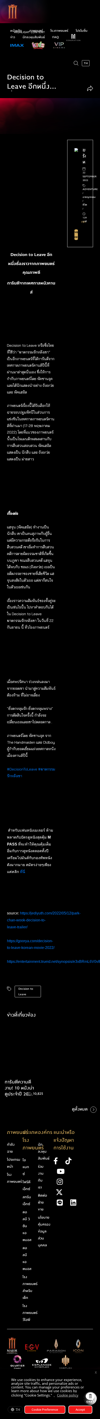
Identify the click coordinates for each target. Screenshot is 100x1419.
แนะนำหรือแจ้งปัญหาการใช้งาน (64, 1140)
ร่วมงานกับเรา (40, 1177)
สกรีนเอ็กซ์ (27, 1200)
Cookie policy (67, 1395)
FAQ (55, 37)
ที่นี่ (23, 872)
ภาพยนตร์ (36, 30)
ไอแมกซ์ (26, 1166)
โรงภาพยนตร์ (59, 30)
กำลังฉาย (11, 1148)
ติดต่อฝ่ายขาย (42, 1202)
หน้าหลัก (16, 30)
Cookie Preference (45, 1409)
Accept (80, 1409)
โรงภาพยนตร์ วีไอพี (30, 1312)
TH (18, 1409)
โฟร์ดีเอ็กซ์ (26, 1185)
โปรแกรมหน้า (13, 1163)
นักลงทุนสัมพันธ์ (34, 37)
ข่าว (12, 37)
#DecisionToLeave (22, 769)
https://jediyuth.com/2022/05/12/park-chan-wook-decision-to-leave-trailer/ (43, 920)
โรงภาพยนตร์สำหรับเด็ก (30, 1287)
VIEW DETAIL (76, 235)
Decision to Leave (25, 991)
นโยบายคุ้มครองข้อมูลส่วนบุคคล (44, 1231)
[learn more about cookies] (80, 1396)
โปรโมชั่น (81, 30)
